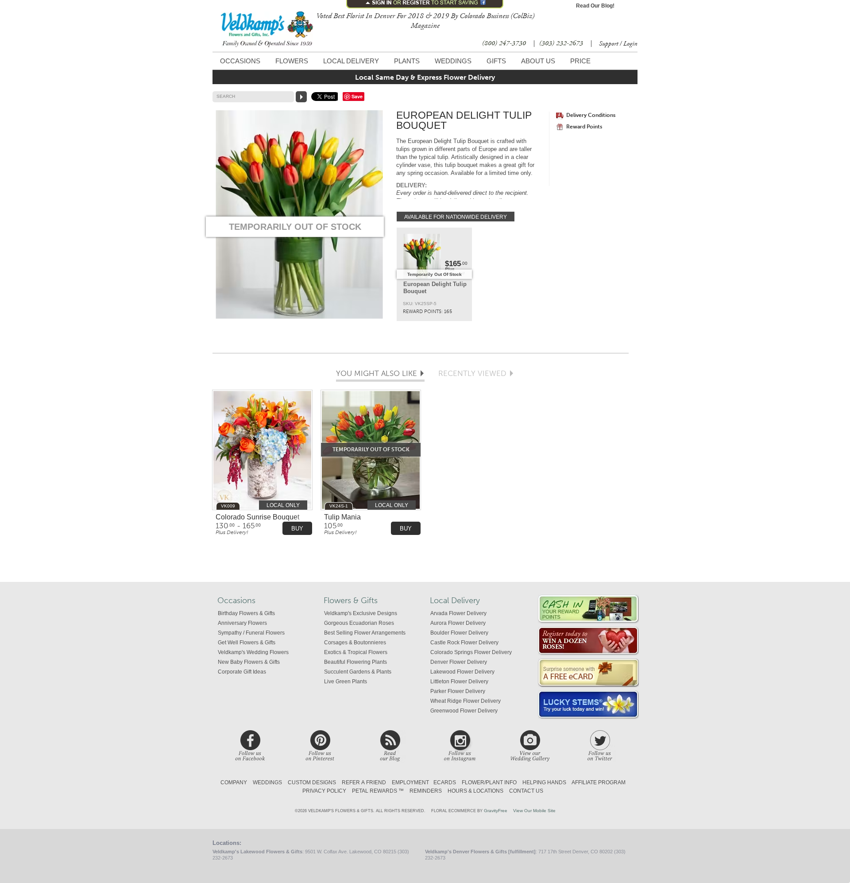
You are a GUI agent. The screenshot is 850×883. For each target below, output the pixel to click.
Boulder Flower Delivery (459, 633)
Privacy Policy (324, 791)
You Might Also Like (376, 374)
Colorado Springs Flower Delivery (471, 652)
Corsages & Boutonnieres (355, 642)
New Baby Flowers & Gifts (249, 662)
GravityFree (495, 810)
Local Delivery (351, 61)
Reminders (426, 791)
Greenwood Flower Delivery (464, 711)
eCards (444, 782)
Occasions (240, 61)
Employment (410, 782)
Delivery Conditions (590, 115)
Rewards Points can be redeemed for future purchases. (588, 609)
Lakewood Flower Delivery (462, 672)
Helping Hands (544, 782)
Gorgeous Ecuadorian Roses (359, 623)
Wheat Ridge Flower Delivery (465, 701)
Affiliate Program (599, 782)
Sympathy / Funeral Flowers (251, 633)
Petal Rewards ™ (378, 791)
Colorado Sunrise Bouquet (257, 517)
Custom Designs (312, 782)
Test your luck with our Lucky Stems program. (588, 704)
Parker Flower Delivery (457, 691)
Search (225, 96)
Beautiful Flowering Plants (355, 662)
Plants (407, 61)
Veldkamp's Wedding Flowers (253, 652)
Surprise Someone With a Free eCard (588, 672)
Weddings (453, 61)
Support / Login (618, 43)
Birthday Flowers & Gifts (246, 613)
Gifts (496, 61)
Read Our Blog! (595, 6)
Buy (297, 528)
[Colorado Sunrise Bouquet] (262, 450)
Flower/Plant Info (489, 782)
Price (580, 61)
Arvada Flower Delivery (458, 613)
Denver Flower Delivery (458, 662)
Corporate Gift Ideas (242, 672)
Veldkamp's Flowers (267, 29)
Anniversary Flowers (242, 623)
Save (357, 96)
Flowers (291, 61)
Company (233, 782)
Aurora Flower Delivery (458, 623)
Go (301, 96)
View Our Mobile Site (534, 810)
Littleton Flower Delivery (459, 681)
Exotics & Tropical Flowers (355, 652)
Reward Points (584, 127)
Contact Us (526, 791)
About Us (538, 61)
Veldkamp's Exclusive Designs (360, 613)
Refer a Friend (364, 782)
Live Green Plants (345, 681)
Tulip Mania (342, 517)
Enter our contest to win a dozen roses (588, 641)
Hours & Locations (475, 791)
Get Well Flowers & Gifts (246, 642)
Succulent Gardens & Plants (357, 672)
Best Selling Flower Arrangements (365, 633)
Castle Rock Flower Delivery (464, 642)
